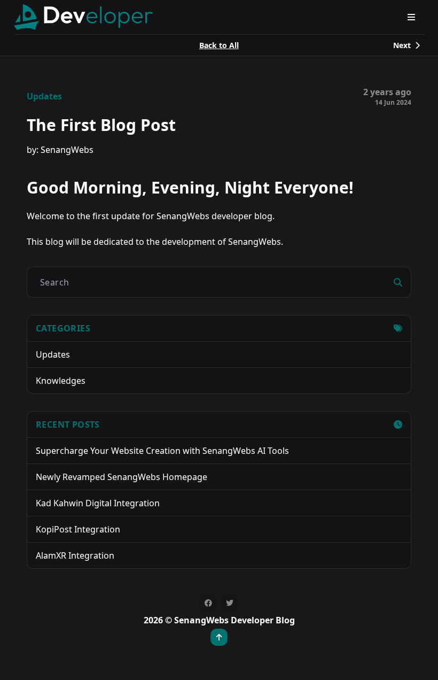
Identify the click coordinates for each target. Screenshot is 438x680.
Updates (44, 96)
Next (402, 45)
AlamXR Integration (75, 555)
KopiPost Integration (78, 529)
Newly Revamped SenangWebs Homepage (121, 477)
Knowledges (60, 381)
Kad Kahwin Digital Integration (98, 503)
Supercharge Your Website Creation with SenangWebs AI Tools (162, 451)
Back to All (219, 45)
